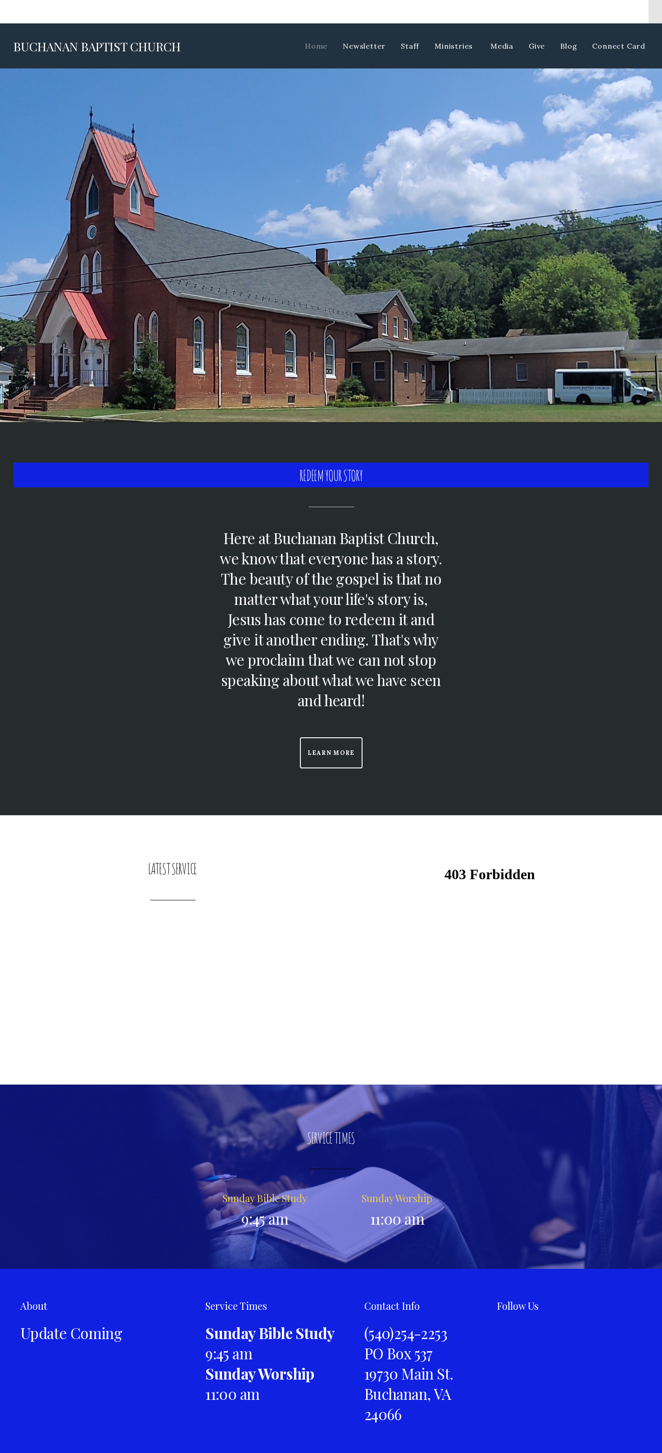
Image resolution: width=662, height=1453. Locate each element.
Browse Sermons (172, 970)
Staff (410, 45)
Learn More (331, 753)
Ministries (455, 45)
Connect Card (618, 45)
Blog (568, 45)
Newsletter (364, 45)
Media (501, 45)
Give (537, 45)
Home (316, 45)
